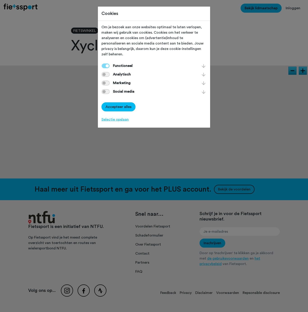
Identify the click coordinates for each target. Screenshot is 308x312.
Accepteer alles (118, 107)
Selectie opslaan (115, 119)
